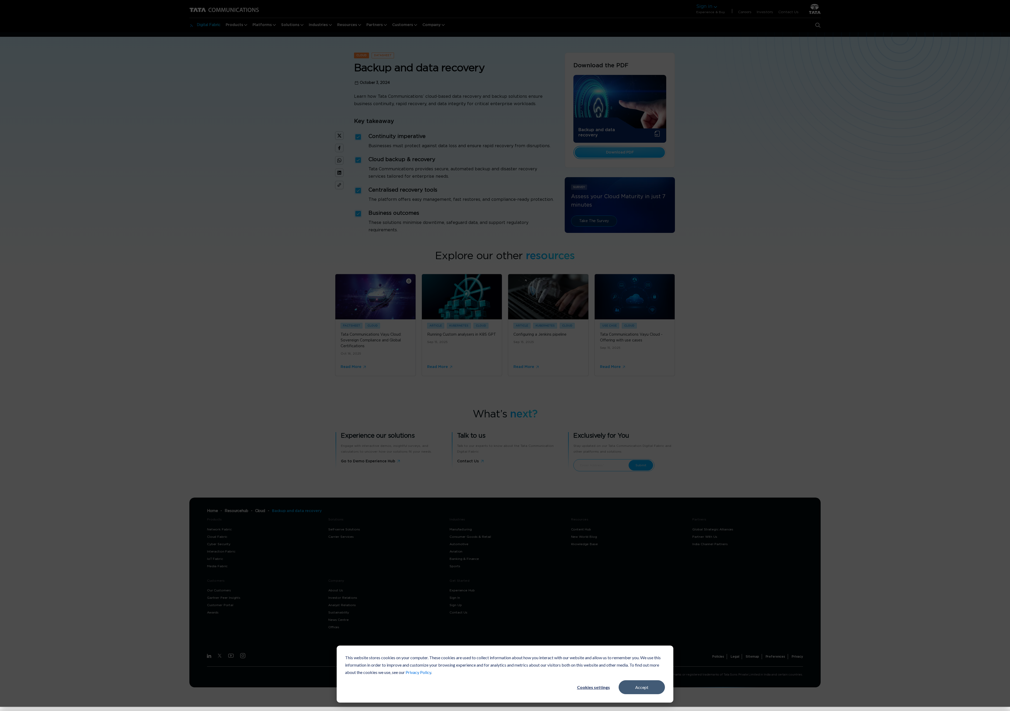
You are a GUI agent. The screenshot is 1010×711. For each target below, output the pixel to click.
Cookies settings (593, 687)
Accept (641, 687)
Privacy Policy (418, 672)
